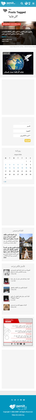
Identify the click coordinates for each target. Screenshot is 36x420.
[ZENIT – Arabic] (10, 3)
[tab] (11, 321)
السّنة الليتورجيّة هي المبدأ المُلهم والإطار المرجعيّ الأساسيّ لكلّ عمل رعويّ (11, 250)
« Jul (4, 181)
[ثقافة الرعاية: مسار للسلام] (18, 63)
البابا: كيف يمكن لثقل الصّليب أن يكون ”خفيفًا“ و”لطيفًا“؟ (20, 297)
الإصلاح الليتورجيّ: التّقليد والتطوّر (19, 287)
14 (22, 168)
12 (14, 168)
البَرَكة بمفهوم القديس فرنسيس (19, 305)
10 (5, 168)
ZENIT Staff (5, 41)
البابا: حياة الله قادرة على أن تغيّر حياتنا (20, 279)
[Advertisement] (18, 97)
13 (18, 168)
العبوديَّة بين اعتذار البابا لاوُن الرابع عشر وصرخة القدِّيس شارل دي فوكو (20, 271)
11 (9, 168)
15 (26, 168)
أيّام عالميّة (6, 53)
